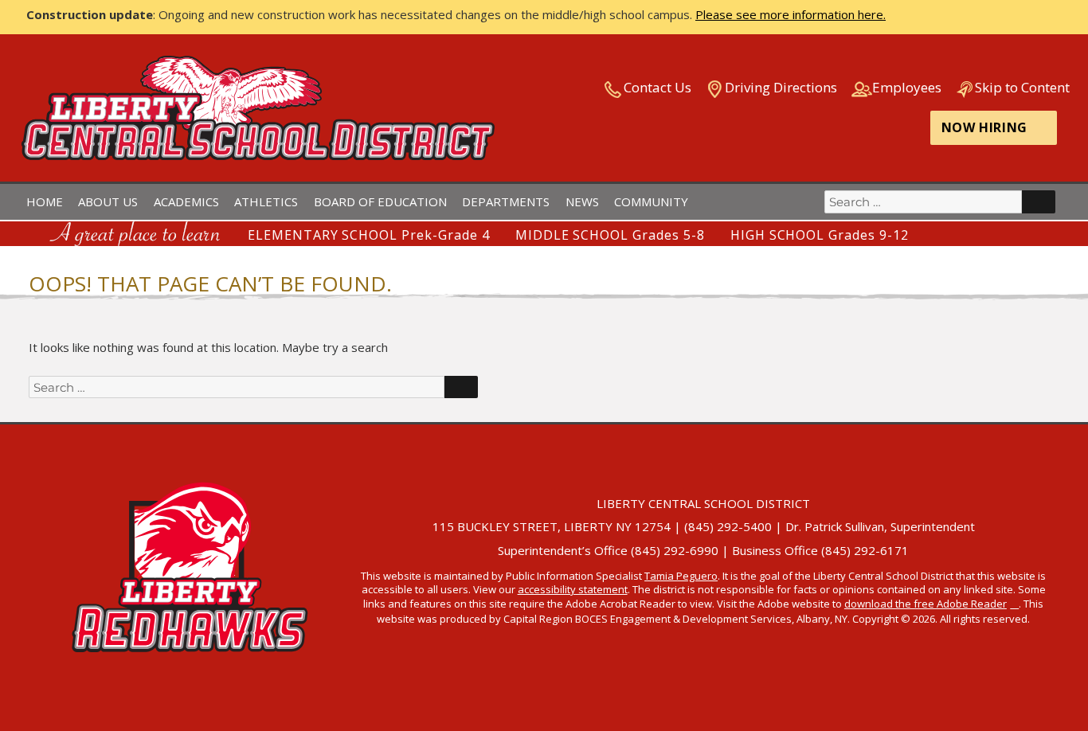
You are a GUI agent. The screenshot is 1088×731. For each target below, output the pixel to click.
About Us (108, 201)
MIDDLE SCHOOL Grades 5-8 (610, 235)
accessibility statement (573, 589)
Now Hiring (984, 127)
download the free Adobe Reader (925, 603)
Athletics (266, 201)
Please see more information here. (790, 14)
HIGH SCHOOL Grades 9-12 (819, 235)
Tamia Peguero (681, 576)
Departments (506, 201)
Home (44, 201)
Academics (186, 201)
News (582, 201)
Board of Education (380, 201)
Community (651, 201)
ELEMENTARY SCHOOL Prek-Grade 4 (369, 235)
